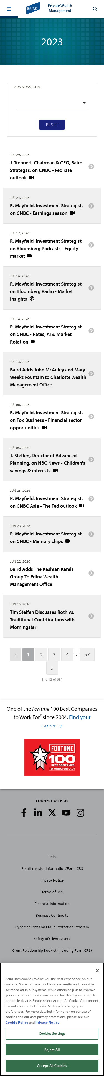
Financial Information (52, 903)
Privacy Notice (52, 880)
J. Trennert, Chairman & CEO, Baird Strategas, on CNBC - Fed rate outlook (46, 170)
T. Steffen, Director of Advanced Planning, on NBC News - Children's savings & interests (47, 463)
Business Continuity (52, 915)
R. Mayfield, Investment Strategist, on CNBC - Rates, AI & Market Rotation (46, 334)
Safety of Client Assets (52, 938)
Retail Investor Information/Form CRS (52, 868)
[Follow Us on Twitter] (52, 812)
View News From (27, 87)
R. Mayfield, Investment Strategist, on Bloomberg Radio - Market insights (46, 291)
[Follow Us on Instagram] (80, 812)
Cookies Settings (52, 1033)
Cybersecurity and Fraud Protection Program (52, 926)
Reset (52, 124)
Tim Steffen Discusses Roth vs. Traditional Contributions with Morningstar (42, 619)
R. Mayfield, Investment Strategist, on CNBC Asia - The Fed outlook (46, 502)
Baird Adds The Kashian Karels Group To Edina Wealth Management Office (42, 576)
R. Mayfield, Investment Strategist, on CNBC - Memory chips (46, 537)
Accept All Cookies (52, 1065)
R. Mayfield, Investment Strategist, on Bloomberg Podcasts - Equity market (46, 248)
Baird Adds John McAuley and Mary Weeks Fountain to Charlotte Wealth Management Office (48, 377)
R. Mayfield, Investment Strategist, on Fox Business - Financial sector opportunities (46, 420)
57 (87, 654)
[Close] (97, 971)
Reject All (51, 1049)
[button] (9, 9)
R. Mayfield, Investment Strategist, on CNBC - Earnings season (46, 209)
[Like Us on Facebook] (24, 812)
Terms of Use (52, 891)
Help (52, 856)
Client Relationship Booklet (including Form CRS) (52, 950)
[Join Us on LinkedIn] (38, 812)
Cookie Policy (17, 1022)
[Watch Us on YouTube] (66, 812)
